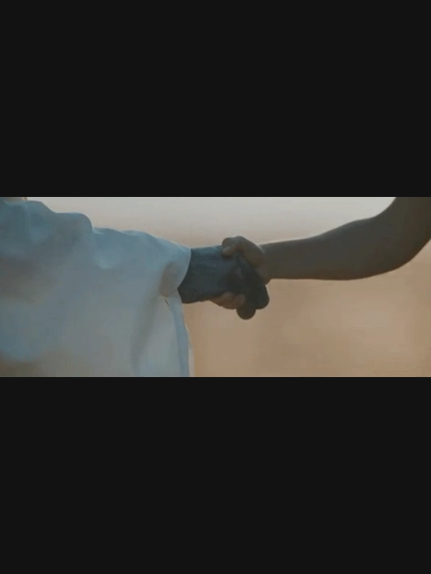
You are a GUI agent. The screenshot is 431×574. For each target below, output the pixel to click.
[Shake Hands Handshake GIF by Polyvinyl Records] (215, 287)
